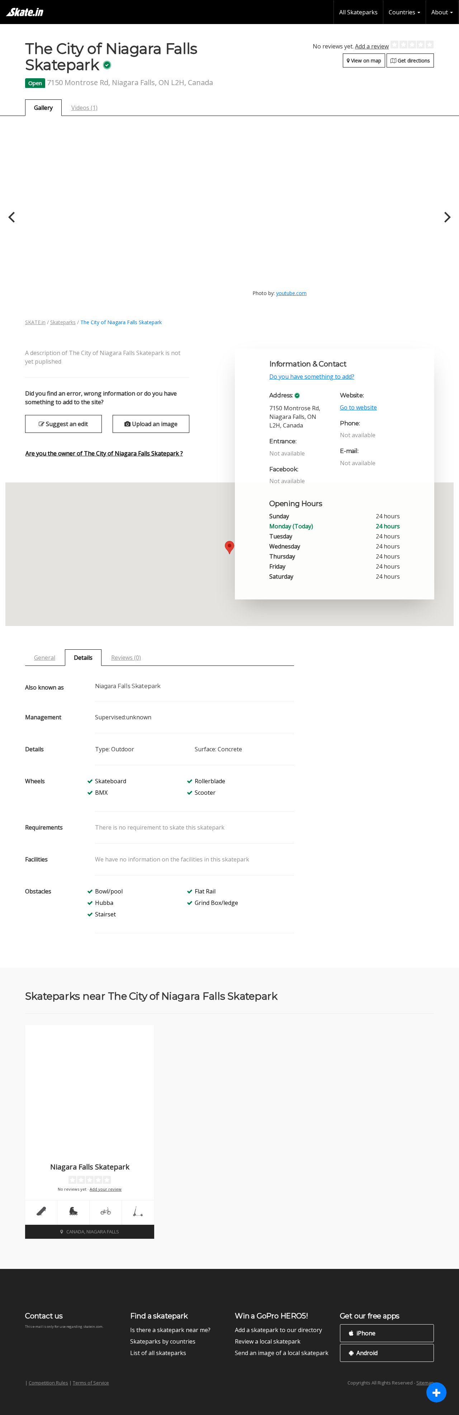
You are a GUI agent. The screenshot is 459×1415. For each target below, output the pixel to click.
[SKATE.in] (24, 12)
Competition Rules (48, 1382)
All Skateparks (358, 12)
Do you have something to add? (311, 376)
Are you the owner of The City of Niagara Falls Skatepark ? (104, 453)
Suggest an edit (66, 424)
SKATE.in (35, 322)
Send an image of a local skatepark (281, 1353)
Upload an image (154, 424)
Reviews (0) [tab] (126, 658)
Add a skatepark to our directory (278, 1330)
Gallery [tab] (43, 108)
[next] (446, 217)
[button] (229, 547)
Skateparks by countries (162, 1341)
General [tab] (44, 658)
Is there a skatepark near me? (170, 1330)
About (440, 12)
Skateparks (63, 322)
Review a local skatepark (268, 1341)
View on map (365, 60)
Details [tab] (83, 658)
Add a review (372, 46)
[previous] (13, 217)
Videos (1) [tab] (84, 108)
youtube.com (291, 293)
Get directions (413, 60)
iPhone (365, 1333)
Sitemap (425, 1382)
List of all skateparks (158, 1353)
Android (366, 1353)
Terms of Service (91, 1382)
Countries (403, 12)
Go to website (358, 407)
